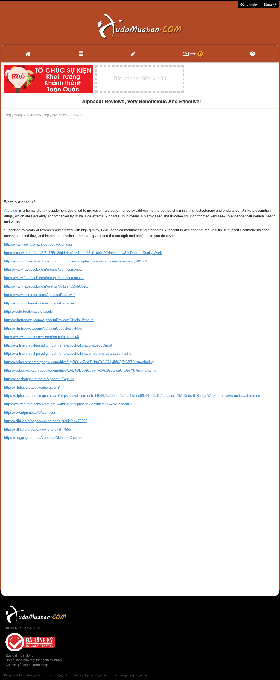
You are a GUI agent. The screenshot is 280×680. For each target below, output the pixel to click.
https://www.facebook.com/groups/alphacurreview (43, 269)
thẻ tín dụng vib (58, 675)
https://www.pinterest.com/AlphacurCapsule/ (39, 303)
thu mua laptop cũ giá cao (90, 675)
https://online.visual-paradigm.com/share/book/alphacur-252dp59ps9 (58, 345)
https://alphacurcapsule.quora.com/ (32, 387)
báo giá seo (34, 675)
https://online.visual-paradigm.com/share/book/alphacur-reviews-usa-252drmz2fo (67, 353)
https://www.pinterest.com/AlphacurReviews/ (39, 295)
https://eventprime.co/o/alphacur (29, 412)
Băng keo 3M (13, 675)
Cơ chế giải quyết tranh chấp (26, 664)
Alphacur (11, 210)
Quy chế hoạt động (19, 655)
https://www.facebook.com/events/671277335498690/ (46, 286)
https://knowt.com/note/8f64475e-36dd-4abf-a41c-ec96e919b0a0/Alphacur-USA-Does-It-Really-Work (83, 253)
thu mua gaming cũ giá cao (130, 675)
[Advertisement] (140, 158)
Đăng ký (270, 4)
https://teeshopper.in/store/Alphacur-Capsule (39, 379)
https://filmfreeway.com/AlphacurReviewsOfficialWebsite (49, 320)
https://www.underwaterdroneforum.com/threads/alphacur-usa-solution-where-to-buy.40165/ (75, 261)
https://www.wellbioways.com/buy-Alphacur (38, 244)
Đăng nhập (248, 4)
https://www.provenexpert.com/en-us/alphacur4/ (41, 337)
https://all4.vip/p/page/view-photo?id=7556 (37, 429)
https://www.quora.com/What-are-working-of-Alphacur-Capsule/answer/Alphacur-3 (68, 404)
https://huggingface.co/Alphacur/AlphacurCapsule (43, 438)
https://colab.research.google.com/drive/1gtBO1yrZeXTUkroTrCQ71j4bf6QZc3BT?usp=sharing (79, 362)
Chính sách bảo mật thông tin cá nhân (33, 659)
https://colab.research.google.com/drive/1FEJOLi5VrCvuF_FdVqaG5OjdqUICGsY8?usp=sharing (80, 370)
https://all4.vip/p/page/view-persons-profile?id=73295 (45, 421)
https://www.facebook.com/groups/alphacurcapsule (44, 278)
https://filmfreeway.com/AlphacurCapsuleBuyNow (43, 328)
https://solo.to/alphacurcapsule (28, 311)
